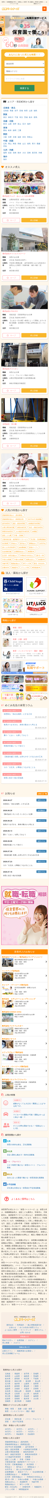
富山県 (37, 1381)
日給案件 (31, 1434)
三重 (19, 130)
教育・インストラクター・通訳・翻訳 (20, 1411)
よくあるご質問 (11, 1330)
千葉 (16, 117)
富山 (19, 124)
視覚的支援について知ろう (14, 746)
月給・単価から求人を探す (14, 1425)
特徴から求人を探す (11, 1438)
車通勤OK (31, 552)
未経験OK (41, 560)
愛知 (5, 130)
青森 (11, 110)
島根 (19, 143)
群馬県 (17, 1379)
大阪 (5, 137)
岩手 (16, 110)
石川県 (7, 1384)
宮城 (21, 110)
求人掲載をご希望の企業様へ (36, 2)
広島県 (17, 1394)
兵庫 (10, 137)
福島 (35, 110)
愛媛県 (17, 1396)
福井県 (17, 1384)
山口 (24, 143)
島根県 (37, 1391)
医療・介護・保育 (25, 1409)
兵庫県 (36, 1389)
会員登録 (20, 1340)
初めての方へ (7, 1340)
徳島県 (36, 1394)
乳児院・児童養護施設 (38, 539)
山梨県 (26, 1384)
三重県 (36, 1386)
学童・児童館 (18, 535)
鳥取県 (28, 1391)
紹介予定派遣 (18, 1421)
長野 (14, 124)
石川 (24, 124)
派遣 (7, 1421)
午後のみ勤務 (18, 560)
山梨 (10, 124)
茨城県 (36, 1376)
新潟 (5, 124)
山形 (30, 110)
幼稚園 (34, 531)
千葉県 (36, 1379)
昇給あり (14, 544)
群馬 (35, 117)
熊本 (19, 153)
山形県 (17, 1376)
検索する (24, 88)
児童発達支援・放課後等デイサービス (15, 539)
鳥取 (14, 143)
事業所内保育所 (7, 531)
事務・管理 (9, 1409)
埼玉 (21, 117)
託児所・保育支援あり (9, 556)
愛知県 (26, 1386)
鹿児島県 (17, 1401)
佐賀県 (7, 1399)
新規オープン (33, 548)
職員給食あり (15, 564)
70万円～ (31, 1432)
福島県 (26, 1376)
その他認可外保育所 (22, 531)
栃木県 (7, 1379)
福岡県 (36, 1396)
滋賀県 (7, 1389)
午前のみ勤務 (6, 560)
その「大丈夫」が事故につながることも (19, 767)
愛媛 (38, 143)
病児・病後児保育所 (36, 527)
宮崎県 (7, 1401)
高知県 (26, 1396)
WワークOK (27, 564)
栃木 (30, 117)
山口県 (26, 1394)
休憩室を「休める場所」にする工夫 (18, 714)
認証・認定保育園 (19, 523)
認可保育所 (6, 523)
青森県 (17, 1374)
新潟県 (28, 1381)
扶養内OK (5, 568)
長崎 (14, 153)
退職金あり (33, 544)
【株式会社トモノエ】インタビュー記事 (18, 814)
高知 (5, 146)
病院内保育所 (21, 527)
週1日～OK (40, 556)
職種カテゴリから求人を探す (15, 1405)
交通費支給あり (19, 552)
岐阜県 (7, 1386)
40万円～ (31, 1429)
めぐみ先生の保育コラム (29, 1327)
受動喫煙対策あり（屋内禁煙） (12, 515)
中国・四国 (8, 141)
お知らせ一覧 (42, 794)
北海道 (6, 110)
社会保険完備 (6, 552)
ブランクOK (25, 568)
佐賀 (10, 153)
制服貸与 (15, 568)
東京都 (7, 1381)
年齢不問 (5, 564)
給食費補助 (22, 548)
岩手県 (26, 1374)
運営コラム (39, 1330)
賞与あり (23, 544)
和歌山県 (17, 1391)
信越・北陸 (8, 121)
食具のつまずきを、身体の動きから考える (20, 725)
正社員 (7, 1419)
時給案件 (19, 1434)
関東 (5, 114)
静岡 (14, 130)
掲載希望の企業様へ (25, 1351)
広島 (5, 143)
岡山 (10, 143)
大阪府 (26, 1389)
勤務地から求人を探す (12, 1370)
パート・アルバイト (33, 1419)
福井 (29, 124)
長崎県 (17, 1399)
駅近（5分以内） (39, 564)
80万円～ (8, 1434)
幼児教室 (5, 544)
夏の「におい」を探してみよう (16, 735)
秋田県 (7, 1376)
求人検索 (5, 1343)
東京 (5, 117)
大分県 (36, 1399)
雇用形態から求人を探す (13, 1415)
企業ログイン (7, 1351)
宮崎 (29, 153)
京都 (14, 137)
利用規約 (20, 1325)
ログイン (31, 1340)
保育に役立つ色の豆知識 (13, 778)
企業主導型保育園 (8, 527)
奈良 (24, 137)
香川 (33, 143)
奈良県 (7, 1391)
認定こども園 (6, 535)
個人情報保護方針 (35, 1325)
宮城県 (36, 1374)
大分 (24, 153)
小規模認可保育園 (34, 523)
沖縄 (40, 153)
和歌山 (29, 137)
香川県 (7, 1396)
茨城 (26, 117)
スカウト (16, 1343)
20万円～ (8, 1429)
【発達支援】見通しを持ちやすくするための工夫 (23, 756)
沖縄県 (28, 1401)
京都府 (17, 1389)
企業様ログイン (40, 2)
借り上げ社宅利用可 (9, 548)
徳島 (29, 143)
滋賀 (19, 137)
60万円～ (20, 1432)
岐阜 (10, 130)
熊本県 (26, 1399)
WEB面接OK (36, 568)
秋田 (26, 110)
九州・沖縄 (8, 150)
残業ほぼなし (30, 560)
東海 (5, 127)
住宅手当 (42, 544)
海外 (5, 156)
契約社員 (17, 1419)
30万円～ (20, 1429)
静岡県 (17, 1386)
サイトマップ (25, 1330)
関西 (5, 134)
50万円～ (8, 1432)
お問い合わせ (25, 1332)
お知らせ (12, 1327)
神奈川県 (17, 1381)
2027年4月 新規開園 (35, 519)
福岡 (5, 153)
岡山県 (7, 1394)
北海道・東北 (9, 107)
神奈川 (10, 117)
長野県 (36, 1384)
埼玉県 (26, 1379)
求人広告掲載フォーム (11, 1353)
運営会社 (9, 1325)
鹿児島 (34, 153)
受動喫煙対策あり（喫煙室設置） (13, 519)
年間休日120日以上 (26, 556)
